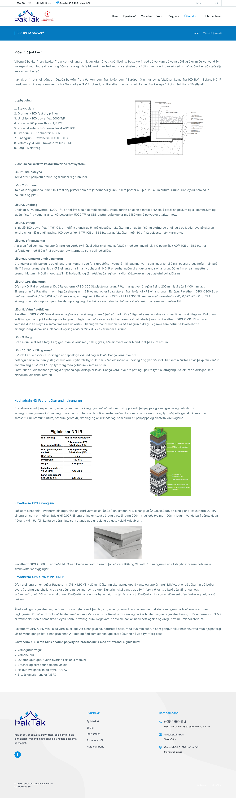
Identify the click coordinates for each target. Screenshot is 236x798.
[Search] (216, 3)
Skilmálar (201, 785)
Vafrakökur (216, 785)
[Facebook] (17, 754)
